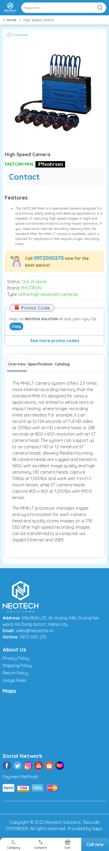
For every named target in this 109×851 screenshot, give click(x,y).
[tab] (40, 364)
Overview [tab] (17, 364)
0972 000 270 (33, 637)
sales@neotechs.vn (34, 630)
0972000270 (49, 258)
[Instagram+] (28, 765)
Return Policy (15, 673)
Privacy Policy (16, 658)
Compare (20, 35)
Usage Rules (14, 680)
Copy (16, 326)
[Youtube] (38, 765)
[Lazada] (60, 765)
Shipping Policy (17, 665)
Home (11, 20)
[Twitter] (17, 765)
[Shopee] (49, 765)
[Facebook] (7, 765)
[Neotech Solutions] (10, 7)
